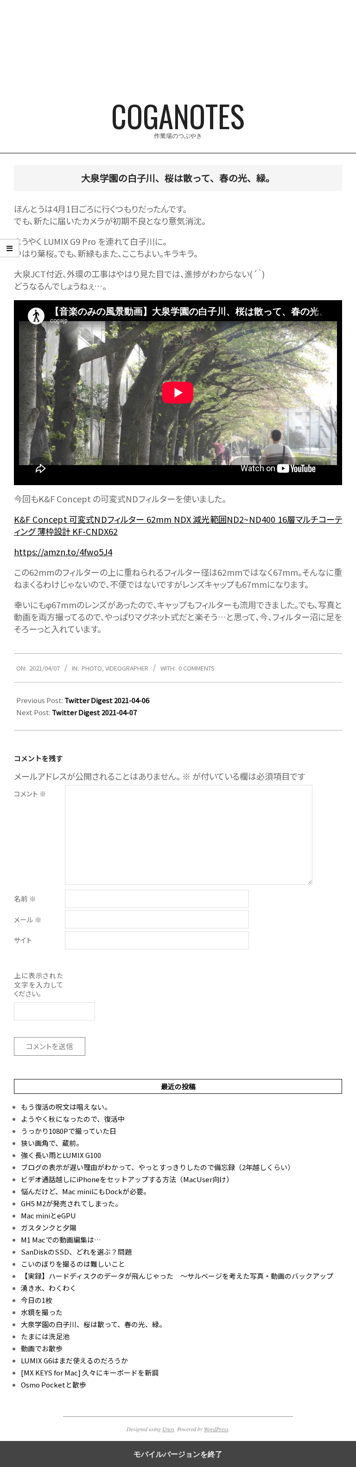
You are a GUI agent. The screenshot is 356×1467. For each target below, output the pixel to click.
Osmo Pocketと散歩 (53, 1384)
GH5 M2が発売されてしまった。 (71, 1203)
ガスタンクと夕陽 (48, 1227)
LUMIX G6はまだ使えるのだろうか (74, 1360)
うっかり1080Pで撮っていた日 (68, 1131)
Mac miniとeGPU (48, 1215)
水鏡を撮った (42, 1312)
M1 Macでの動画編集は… (61, 1239)
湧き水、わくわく (48, 1288)
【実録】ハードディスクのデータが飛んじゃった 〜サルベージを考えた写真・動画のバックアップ (177, 1276)
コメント (30, 793)
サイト (23, 940)
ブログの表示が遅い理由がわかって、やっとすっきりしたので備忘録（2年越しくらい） (157, 1167)
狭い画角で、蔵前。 (52, 1143)
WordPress (216, 1429)
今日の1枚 (36, 1300)
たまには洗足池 (45, 1336)
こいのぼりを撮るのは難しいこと (73, 1264)
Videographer (126, 668)
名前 (25, 898)
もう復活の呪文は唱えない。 (66, 1107)
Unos (168, 1429)
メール (28, 919)
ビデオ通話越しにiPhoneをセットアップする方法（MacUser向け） (127, 1179)
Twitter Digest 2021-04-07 (94, 712)
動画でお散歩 (42, 1348)
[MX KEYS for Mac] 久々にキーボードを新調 (90, 1372)
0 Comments (196, 668)
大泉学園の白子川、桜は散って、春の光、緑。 (93, 1324)
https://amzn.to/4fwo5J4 (63, 552)
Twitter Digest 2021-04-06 (106, 700)
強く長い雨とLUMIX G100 (61, 1155)
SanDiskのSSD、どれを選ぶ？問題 (76, 1251)
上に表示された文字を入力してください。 (38, 984)
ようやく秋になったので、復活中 (73, 1119)
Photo (92, 668)
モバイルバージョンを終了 (178, 1454)
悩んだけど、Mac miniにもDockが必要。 (85, 1191)
